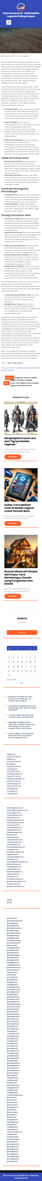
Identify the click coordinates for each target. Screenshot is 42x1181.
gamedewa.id (12, 977)
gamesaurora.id (13, 999)
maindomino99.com (15, 774)
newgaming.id (12, 994)
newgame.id (12, 1031)
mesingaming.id (13, 1156)
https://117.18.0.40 (14, 786)
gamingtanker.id (13, 1063)
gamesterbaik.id (13, 955)
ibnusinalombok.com (15, 879)
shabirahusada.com (15, 871)
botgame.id (11, 1117)
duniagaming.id (13, 930)
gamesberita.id (13, 1009)
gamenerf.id (12, 1100)
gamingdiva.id (12, 1154)
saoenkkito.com (13, 817)
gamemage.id (12, 1112)
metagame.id (12, 1119)
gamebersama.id (13, 967)
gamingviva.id (12, 1161)
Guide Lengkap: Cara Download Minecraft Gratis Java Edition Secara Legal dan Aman (20, 735)
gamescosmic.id (13, 1006)
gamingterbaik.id (13, 933)
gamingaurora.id (13, 989)
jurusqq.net (11, 764)
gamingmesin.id (13, 1144)
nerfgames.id (12, 1080)
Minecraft (31, 368)
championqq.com (14, 784)
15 (30, 662)
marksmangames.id (15, 1095)
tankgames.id (12, 1092)
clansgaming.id (13, 1053)
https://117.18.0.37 (14, 781)
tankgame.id (12, 1134)
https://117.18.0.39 (13, 761)
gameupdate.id (13, 1024)
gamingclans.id (13, 1051)
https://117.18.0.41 (13, 771)
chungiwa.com (12, 849)
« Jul (21, 683)
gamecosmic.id (13, 1021)
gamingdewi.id (12, 923)
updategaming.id (13, 1004)
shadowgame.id (13, 987)
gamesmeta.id (12, 1068)
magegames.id (13, 1087)
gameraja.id (11, 975)
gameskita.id (12, 918)
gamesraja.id (12, 945)
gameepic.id (12, 1114)
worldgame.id (12, 1041)
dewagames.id (12, 957)
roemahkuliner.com (15, 815)
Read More (13, 457)
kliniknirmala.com (14, 864)
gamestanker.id (13, 1139)
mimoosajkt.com (13, 844)
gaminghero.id (12, 1146)
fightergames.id (13, 1085)
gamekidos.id (12, 1141)
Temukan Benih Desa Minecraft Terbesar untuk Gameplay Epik (20, 716)
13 (22, 662)
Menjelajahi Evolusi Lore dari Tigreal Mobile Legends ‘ (20, 441)
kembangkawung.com (16, 847)
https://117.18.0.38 (14, 776)
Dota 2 (11, 368)
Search (22, 618)
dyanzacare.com (13, 884)
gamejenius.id (12, 979)
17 (9, 666)
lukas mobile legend (15, 363)
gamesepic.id (12, 1075)
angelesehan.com (14, 830)
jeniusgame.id (12, 1043)
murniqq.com (12, 791)
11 (13, 662)
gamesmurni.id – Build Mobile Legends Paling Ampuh (21, 15)
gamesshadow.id (13, 943)
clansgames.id (12, 1078)
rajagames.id (12, 972)
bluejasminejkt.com (14, 832)
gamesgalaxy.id (13, 1002)
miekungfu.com (13, 837)
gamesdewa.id (12, 950)
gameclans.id (12, 1102)
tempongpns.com (14, 813)
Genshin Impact (21, 368)
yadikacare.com (13, 874)
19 (18, 666)
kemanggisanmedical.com (17, 862)
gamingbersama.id (14, 928)
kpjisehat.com (12, 854)
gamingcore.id (12, 1149)
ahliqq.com (11, 759)
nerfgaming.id (12, 1060)
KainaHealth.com (13, 869)
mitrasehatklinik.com (15, 857)
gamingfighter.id (13, 1065)
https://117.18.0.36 (14, 757)
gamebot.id (11, 1110)
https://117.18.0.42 (14, 766)
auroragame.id (13, 1029)
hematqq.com (12, 788)
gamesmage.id (13, 1073)
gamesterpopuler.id (15, 921)
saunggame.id (12, 984)
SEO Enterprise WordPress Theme (19, 1175)
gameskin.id (11, 1097)
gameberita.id (12, 1026)
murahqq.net (12, 769)
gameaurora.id (13, 1019)
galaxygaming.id (13, 997)
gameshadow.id (13, 970)
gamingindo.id (12, 1151)
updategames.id (13, 1016)
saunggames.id (13, 960)
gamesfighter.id (13, 1070)
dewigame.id (12, 982)
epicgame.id (12, 1124)
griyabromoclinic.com (15, 886)
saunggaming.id (13, 938)
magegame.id (12, 1127)
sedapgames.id (13, 962)
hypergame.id (12, 1129)
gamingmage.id (13, 1056)
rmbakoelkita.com (14, 827)
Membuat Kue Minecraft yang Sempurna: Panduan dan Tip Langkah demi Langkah (20, 698)
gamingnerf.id (12, 1046)
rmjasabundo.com (14, 842)
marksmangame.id (14, 1132)
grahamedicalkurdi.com (16, 881)
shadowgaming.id (14, 940)
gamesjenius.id (12, 952)
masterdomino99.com (16, 779)
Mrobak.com (12, 835)
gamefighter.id (13, 1107)
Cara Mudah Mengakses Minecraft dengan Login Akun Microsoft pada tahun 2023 (22, 708)
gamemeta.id (12, 1105)
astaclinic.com (12, 876)
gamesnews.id (12, 1011)
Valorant (11, 370)
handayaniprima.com (15, 820)
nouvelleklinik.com (14, 867)
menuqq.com (12, 793)
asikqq (9, 900)
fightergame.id (13, 1122)
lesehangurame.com (15, 808)
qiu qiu (9, 902)
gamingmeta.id (13, 1058)
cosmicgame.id (13, 1033)
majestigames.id (13, 965)
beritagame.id (12, 1038)
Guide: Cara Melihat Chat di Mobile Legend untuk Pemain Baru (19, 508)
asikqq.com (11, 754)
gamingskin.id (12, 1048)
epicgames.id (12, 1090)
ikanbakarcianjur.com (15, 852)
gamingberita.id (13, 992)
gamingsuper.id (13, 1159)
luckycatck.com (13, 825)
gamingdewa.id (13, 925)
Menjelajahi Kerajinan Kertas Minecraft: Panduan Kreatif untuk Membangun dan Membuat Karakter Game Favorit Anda (21, 725)
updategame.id (13, 1036)
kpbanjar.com (12, 859)
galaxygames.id (13, 1014)
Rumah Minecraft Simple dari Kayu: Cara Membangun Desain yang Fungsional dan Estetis (20, 578)
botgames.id (12, 1083)
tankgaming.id (12, 1137)
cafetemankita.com (15, 840)
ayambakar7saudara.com (17, 810)
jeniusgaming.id (13, 935)
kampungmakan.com (15, 822)
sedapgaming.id (13, 948)
